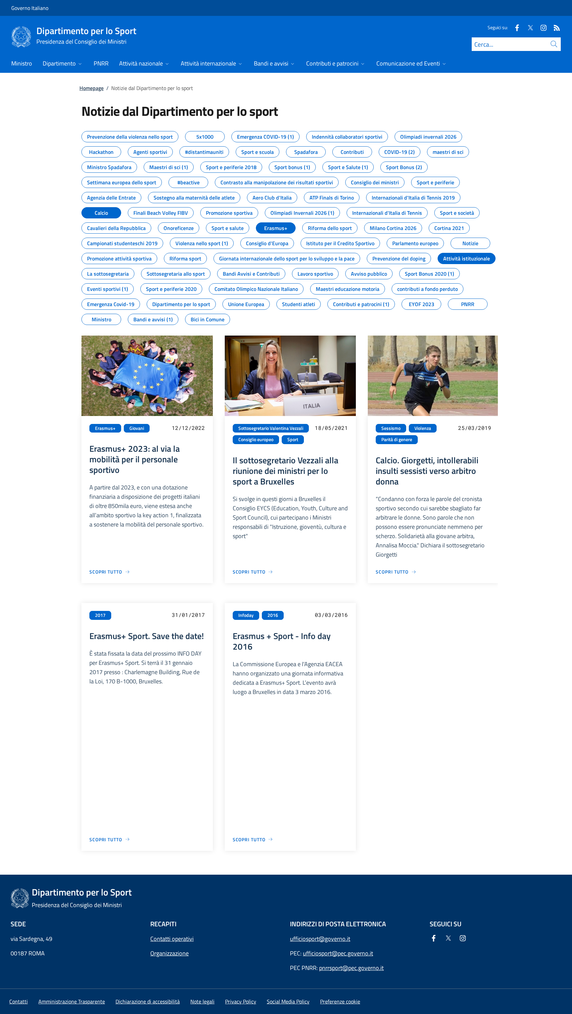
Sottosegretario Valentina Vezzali (270, 428)
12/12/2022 (188, 427)
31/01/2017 (188, 614)
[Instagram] (541, 27)
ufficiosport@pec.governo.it (338, 953)
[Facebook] (514, 27)
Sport (292, 439)
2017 (100, 615)
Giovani (136, 428)
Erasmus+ (105, 428)
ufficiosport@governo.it (320, 938)
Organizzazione (169, 953)
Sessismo (391, 428)
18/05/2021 (331, 427)
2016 (272, 615)
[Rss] (554, 27)
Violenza (422, 428)
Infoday (246, 615)
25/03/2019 (474, 427)
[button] (340, 1001)
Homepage (91, 88)
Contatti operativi (172, 938)
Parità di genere (396, 439)
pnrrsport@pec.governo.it (351, 967)
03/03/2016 (331, 614)
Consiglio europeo (255, 439)
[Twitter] (527, 27)
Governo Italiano (29, 8)
